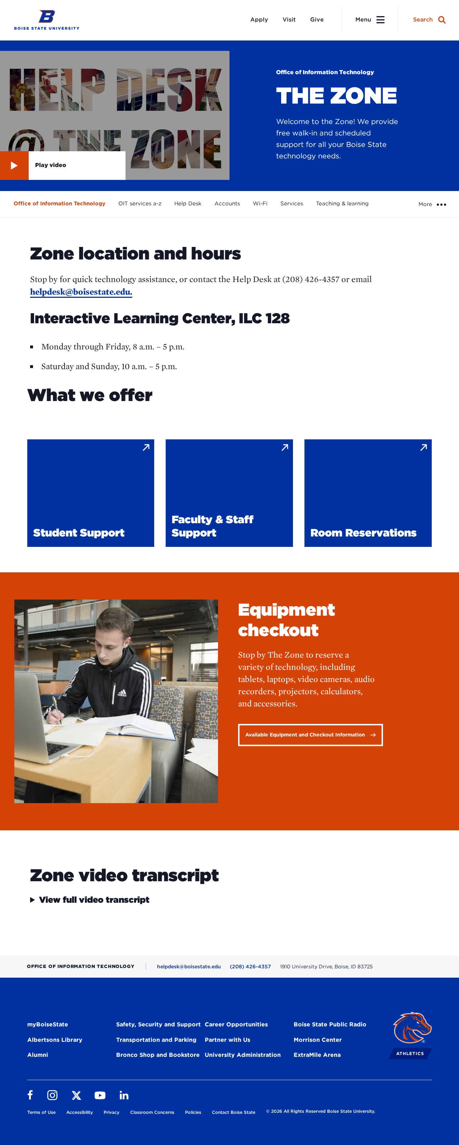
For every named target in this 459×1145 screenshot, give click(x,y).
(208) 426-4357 (250, 966)
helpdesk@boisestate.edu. (81, 291)
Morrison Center (318, 1039)
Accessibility (79, 1112)
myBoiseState (47, 1024)
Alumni (37, 1054)
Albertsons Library (54, 1039)
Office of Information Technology (59, 203)
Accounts (227, 203)
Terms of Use (41, 1112)
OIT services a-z (139, 203)
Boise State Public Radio (330, 1024)
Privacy (111, 1112)
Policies (193, 1112)
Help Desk (188, 203)
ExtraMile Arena (317, 1054)
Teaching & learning (342, 203)
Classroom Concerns (152, 1112)
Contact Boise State (233, 1112)
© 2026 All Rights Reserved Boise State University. (320, 1111)
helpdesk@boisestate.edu (189, 966)
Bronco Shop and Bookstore (158, 1054)
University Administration (243, 1054)
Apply (259, 19)
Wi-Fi (260, 203)
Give (317, 19)
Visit (289, 19)
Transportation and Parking (156, 1039)
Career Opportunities (236, 1024)
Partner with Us (227, 1039)
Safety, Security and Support (158, 1024)
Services (291, 203)
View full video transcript (94, 900)
